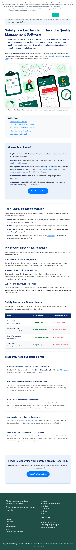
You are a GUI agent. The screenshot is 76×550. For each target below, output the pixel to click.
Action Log (51, 236)
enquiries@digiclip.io (52, 525)
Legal (7, 529)
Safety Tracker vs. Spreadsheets (21, 131)
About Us (44, 501)
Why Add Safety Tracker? (18, 122)
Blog (7, 524)
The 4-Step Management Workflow (22, 125)
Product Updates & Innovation (50, 503)
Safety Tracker (45, 508)
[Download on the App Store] (20, 501)
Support (8, 519)
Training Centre (10, 527)
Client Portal (10, 522)
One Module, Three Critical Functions (22, 128)
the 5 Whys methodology (48, 169)
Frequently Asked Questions (19, 134)
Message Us (51, 527)
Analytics (44, 511)
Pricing (43, 514)
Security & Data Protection (14, 532)
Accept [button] (55, 15)
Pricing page (64, 370)
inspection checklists (55, 56)
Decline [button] (63, 15)
